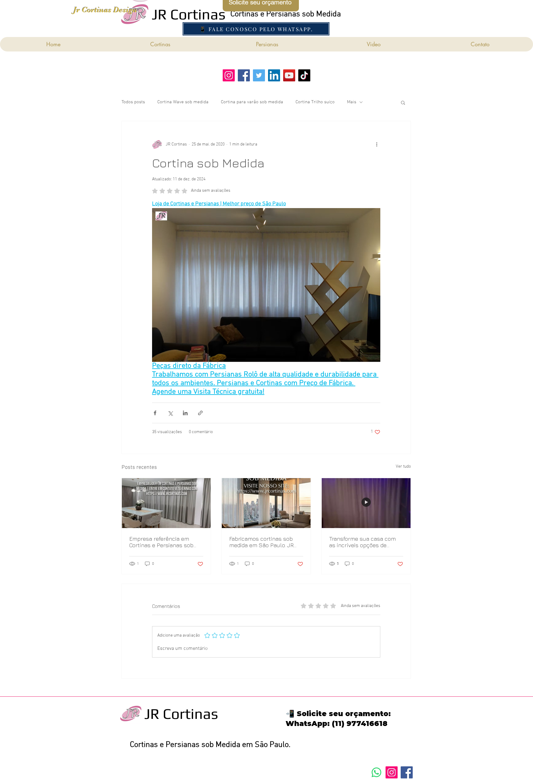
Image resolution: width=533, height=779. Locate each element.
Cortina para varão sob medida (252, 102)
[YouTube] (289, 75)
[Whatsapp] (376, 772)
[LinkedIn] (274, 75)
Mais (351, 102)
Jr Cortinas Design (105, 9)
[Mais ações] (376, 144)
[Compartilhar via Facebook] (155, 413)
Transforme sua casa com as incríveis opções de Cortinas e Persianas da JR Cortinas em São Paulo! (363, 541)
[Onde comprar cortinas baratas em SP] (266, 503)
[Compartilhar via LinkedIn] (185, 413)
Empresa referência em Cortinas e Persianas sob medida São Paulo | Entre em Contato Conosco (166, 541)
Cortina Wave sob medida (183, 102)
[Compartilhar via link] (200, 413)
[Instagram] (392, 772)
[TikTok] (304, 75)
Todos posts (133, 102)
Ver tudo (403, 466)
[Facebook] (244, 75)
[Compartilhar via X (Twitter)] (170, 413)
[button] (403, 102)
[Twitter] (259, 75)
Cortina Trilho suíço (315, 102)
